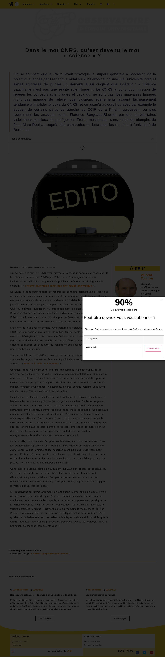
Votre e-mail (91, 347)
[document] (82, 328)
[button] (161, 300)
